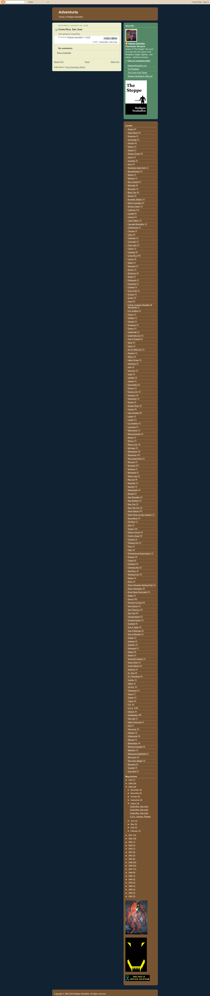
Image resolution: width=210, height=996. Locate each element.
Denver (131, 270)
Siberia (130, 652)
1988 (130, 886)
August (134, 804)
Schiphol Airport (134, 620)
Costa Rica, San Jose (139, 807)
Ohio (130, 525)
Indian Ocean (133, 360)
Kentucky (132, 395)
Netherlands (133, 490)
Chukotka (132, 238)
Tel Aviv (131, 687)
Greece (131, 329)
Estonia (131, 295)
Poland (130, 561)
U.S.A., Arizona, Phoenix (140, 817)
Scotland (131, 624)
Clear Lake (132, 245)
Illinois (130, 357)
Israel (130, 374)
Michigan (131, 448)
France (130, 315)
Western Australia (135, 747)
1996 (130, 873)
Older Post (115, 62)
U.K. (129, 705)
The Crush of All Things (137, 73)
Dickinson (132, 273)
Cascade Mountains (136, 224)
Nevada (131, 494)
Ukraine (131, 712)
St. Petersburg (134, 677)
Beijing (130, 175)
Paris (130, 547)
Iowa (130, 367)
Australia (131, 161)
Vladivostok (132, 736)
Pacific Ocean (133, 536)
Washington (132, 743)
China (130, 235)
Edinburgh (132, 280)
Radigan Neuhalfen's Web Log (140, 76)
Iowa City (131, 371)
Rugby (130, 596)
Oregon (131, 529)
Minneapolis (133, 452)
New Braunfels (134, 497)
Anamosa (132, 136)
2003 (130, 849)
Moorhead (132, 473)
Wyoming (131, 764)
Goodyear (132, 325)
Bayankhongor (134, 171)
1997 (130, 869)
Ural (129, 726)
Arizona (131, 143)
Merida (130, 438)
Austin (130, 157)
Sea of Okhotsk (134, 634)
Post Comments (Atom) (75, 67)
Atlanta (131, 150)
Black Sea (132, 193)
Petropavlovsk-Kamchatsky (139, 554)
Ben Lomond (133, 182)
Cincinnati (132, 242)
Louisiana (132, 427)
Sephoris (131, 645)
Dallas (130, 263)
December (135, 790)
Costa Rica (103, 42)
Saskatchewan (134, 617)
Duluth (130, 277)
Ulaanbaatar (133, 715)
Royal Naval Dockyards (137, 592)
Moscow (131, 480)
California (131, 210)
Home (87, 62)
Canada (131, 214)
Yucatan (131, 768)
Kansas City (133, 392)
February (134, 831)
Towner (131, 698)
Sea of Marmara (134, 631)
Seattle (131, 638)
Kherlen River (133, 406)
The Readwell (133, 69)
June (133, 821)
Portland (131, 564)
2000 (130, 859)
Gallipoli (131, 318)
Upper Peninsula (134, 722)
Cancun (131, 217)
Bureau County (134, 207)
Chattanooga (133, 228)
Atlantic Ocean (134, 154)
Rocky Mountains (135, 589)
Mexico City (133, 445)
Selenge (131, 641)
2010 (130, 780)
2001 (130, 856)
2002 (130, 852)
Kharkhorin (132, 399)
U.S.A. (130, 708)
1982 (130, 896)
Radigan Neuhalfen (136, 44)
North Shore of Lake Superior (140, 515)
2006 (130, 839)
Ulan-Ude (131, 719)
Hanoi (130, 343)
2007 (130, 835)
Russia (130, 599)
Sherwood (132, 648)
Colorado (131, 252)
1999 (130, 863)
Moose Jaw (132, 476)
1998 (130, 866)
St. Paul (131, 673)
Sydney (131, 680)
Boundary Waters (135, 200)
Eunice (130, 298)
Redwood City (133, 575)
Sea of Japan (133, 627)
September (135, 800)
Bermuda (131, 185)
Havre (130, 346)
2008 (130, 787)
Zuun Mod (132, 771)
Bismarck (132, 189)
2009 (130, 784)
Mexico (131, 441)
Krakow (131, 409)
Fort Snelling (133, 311)
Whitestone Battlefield (137, 754)
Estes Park (132, 291)
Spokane (131, 670)
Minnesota (132, 455)
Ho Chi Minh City (135, 350)
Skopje (130, 655)
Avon (130, 164)
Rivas (130, 582)
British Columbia (134, 203)
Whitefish (131, 750)
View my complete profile (139, 61)
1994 (130, 880)
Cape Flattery (133, 221)
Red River (132, 571)
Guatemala (132, 332)
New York (132, 504)
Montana (131, 469)
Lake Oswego (133, 413)
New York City (133, 508)
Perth (130, 550)
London (131, 420)
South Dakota (133, 666)
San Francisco (134, 610)
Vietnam (131, 733)
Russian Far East (135, 603)
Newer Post (59, 62)
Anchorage (132, 140)
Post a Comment (64, 53)
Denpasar (132, 266)
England (131, 287)
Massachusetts (134, 434)
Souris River (133, 663)
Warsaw (131, 740)
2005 (130, 842)
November (135, 793)
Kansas (131, 388)
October (134, 797)
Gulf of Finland (134, 339)
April (133, 828)
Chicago (131, 231)
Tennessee (132, 691)
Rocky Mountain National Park (140, 585)
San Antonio (133, 606)
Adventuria (68, 12)
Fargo (130, 301)
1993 (130, 883)
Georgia (131, 322)
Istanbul (131, 378)
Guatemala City (134, 336)
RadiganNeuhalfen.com (137, 66)
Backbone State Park (136, 168)
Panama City (133, 543)
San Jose (113, 42)
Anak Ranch (133, 133)
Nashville (131, 483)
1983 (130, 893)
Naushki (131, 487)
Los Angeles (133, 424)
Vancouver (132, 729)
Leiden (130, 417)
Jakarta (131, 381)
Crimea (131, 259)
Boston (131, 196)
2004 (130, 846)
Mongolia (131, 466)
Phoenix (131, 557)
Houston (131, 353)
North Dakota (133, 511)
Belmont (131, 178)
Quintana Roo (133, 568)
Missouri (131, 462)
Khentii (130, 402)
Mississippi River (135, 459)
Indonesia (132, 364)
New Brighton (133, 501)
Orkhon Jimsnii (134, 532)
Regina (130, 578)
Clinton (130, 249)
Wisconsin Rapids (135, 761)
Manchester (132, 431)
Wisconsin (132, 757)
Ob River (131, 522)
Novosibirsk (132, 518)
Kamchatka (132, 385)
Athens (131, 147)
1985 (130, 890)
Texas (130, 694)
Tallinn (130, 684)
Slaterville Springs (135, 659)
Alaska (130, 129)
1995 (130, 876)
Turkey (130, 701)
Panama (131, 540)
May (133, 824)
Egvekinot (132, 284)
